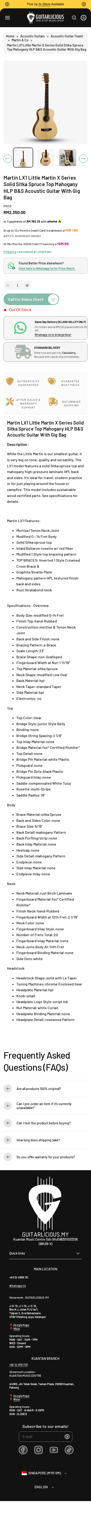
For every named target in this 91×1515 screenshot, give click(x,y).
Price (8, 206)
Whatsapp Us (17, 1285)
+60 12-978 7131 (18, 1364)
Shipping (10, 252)
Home (10, 36)
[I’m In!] (67, 1436)
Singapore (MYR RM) (44, 1473)
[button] (7, 4)
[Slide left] (8, 159)
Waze (16, 1328)
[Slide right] (83, 159)
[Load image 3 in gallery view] (68, 157)
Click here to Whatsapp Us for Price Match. (47, 268)
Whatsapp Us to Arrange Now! (53, 334)
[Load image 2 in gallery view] (45, 157)
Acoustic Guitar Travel (67, 36)
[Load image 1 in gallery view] (23, 158)
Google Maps (21, 1325)
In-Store (44, 4)
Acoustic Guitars (32, 36)
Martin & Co (20, 40)
